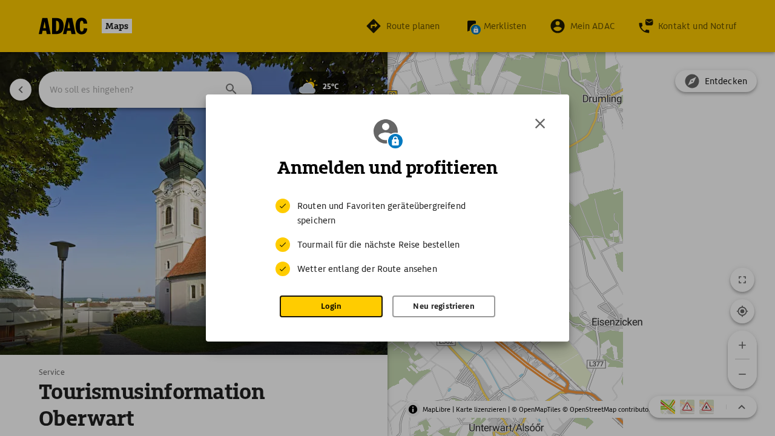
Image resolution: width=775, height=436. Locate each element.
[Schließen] (540, 123)
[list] (387, 237)
